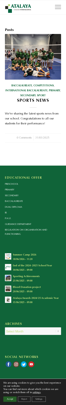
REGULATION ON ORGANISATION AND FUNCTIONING (26, 232)
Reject (24, 399)
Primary (54, 90)
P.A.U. (8, 218)
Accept (10, 399)
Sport (41, 95)
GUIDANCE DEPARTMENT (18, 224)
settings (37, 392)
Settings (38, 399)
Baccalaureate (21, 85)
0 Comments (24, 138)
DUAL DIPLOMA (13, 207)
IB (6, 213)
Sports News (33, 101)
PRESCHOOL (11, 184)
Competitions (43, 85)
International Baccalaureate (26, 90)
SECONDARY (11, 195)
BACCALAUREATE (14, 201)
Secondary (28, 95)
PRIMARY (9, 190)
